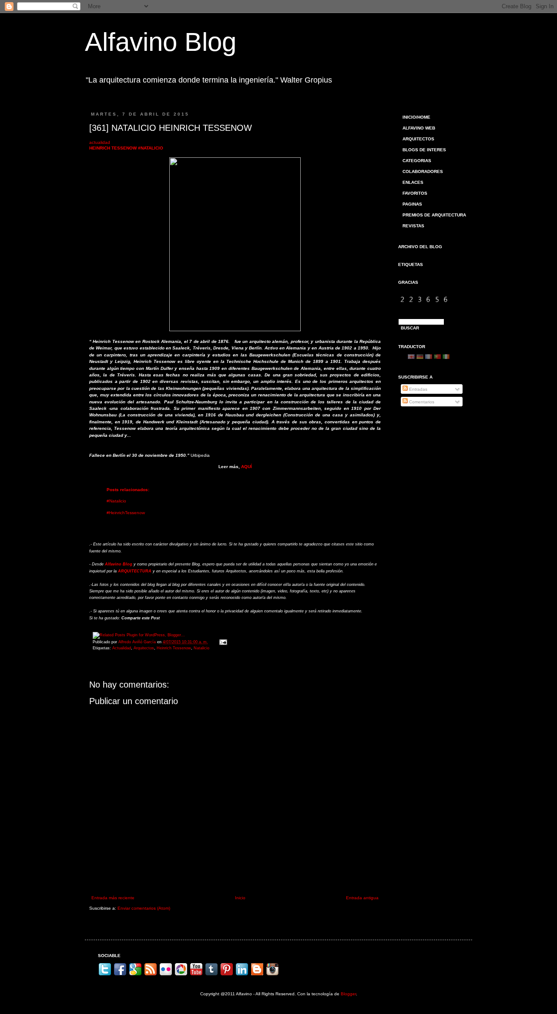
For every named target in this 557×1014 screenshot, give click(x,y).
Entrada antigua (362, 897)
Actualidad (121, 648)
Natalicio (201, 648)
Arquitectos (144, 648)
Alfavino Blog (160, 42)
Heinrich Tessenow (174, 648)
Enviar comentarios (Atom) (143, 908)
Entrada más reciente (112, 897)
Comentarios (421, 401)
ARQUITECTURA (134, 571)
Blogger (348, 993)
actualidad (99, 142)
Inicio (240, 897)
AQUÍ (246, 466)
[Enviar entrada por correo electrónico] (222, 642)
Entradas (417, 389)
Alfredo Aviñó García (137, 642)
